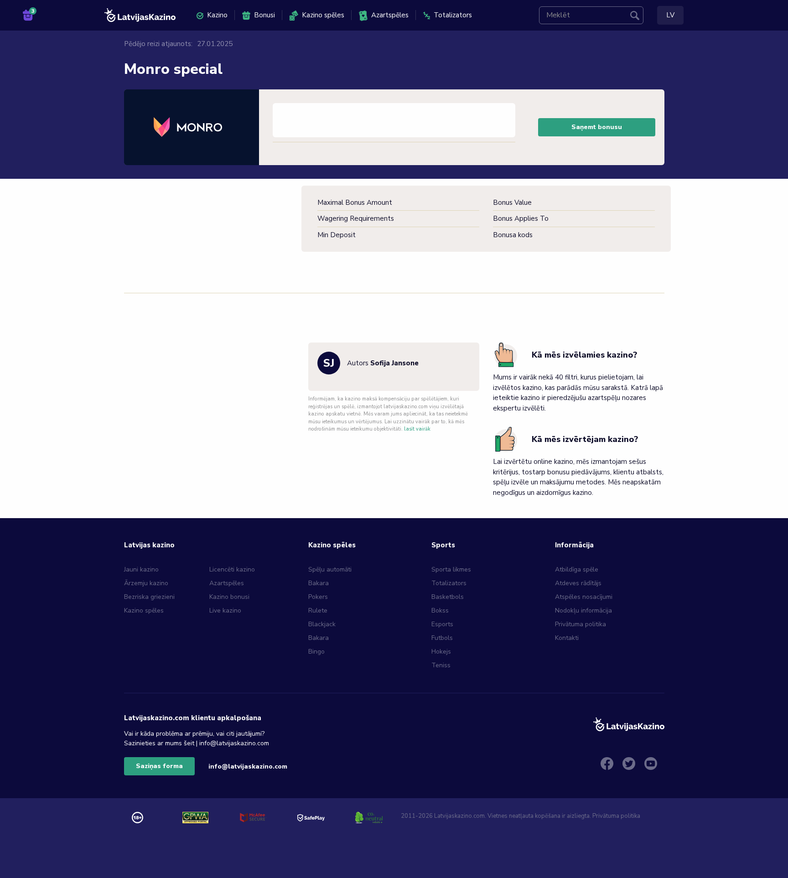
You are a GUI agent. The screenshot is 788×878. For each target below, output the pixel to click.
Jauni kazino (141, 569)
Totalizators (453, 15)
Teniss (441, 665)
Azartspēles (390, 15)
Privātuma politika (580, 624)
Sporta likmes (451, 569)
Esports (442, 624)
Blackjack (322, 624)
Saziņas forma (159, 766)
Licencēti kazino (233, 569)
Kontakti (567, 638)
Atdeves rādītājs (578, 583)
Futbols (442, 638)
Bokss (440, 610)
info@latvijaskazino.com (247, 766)
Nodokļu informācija (583, 610)
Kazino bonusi (229, 596)
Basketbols (447, 596)
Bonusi (264, 15)
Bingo (316, 651)
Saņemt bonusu (596, 127)
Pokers (318, 596)
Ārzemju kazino (146, 583)
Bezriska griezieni (149, 596)
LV (670, 15)
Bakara (318, 583)
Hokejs (441, 651)
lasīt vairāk (417, 429)
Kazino (217, 15)
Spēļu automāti (330, 569)
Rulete (317, 610)
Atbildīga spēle (576, 569)
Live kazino (225, 610)
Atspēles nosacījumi (583, 596)
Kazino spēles (323, 15)
